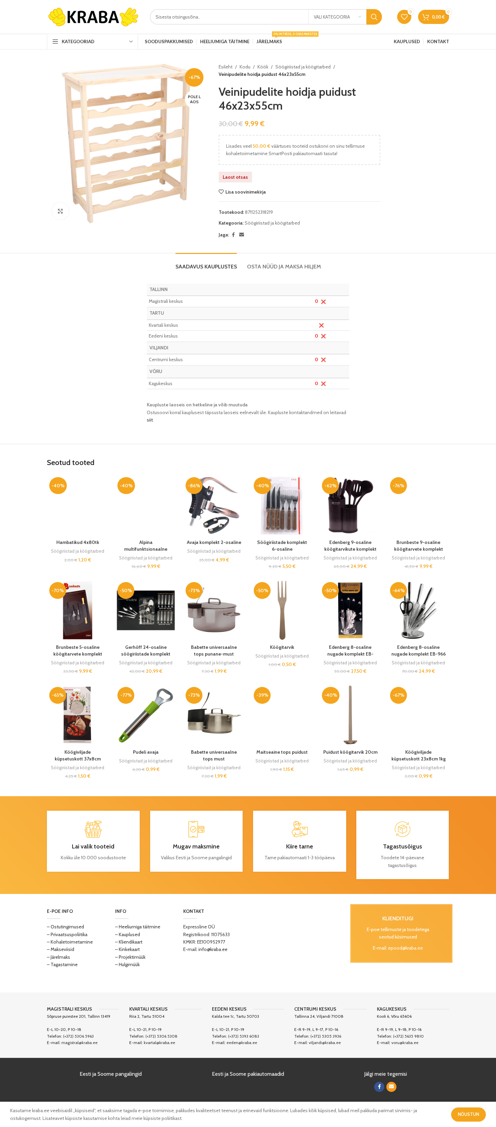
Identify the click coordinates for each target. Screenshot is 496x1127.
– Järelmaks (58, 957)
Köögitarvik (282, 647)
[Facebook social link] (233, 234)
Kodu (245, 67)
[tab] (206, 263)
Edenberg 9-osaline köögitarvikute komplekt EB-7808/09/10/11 (350, 548)
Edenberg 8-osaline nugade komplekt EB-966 (418, 650)
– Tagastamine (62, 964)
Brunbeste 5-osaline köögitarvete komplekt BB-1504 (77, 653)
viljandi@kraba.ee (325, 1042)
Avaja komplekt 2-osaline (214, 542)
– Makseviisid (60, 949)
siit (150, 420)
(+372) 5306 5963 (78, 1036)
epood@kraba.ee (405, 948)
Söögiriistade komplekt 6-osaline (282, 545)
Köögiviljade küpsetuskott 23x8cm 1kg (418, 755)
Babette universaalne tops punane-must (214, 650)
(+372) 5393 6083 (243, 1036)
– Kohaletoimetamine (70, 942)
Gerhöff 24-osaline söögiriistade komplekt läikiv (145, 653)
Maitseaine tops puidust (282, 752)
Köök (262, 67)
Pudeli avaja (146, 752)
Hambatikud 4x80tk (77, 542)
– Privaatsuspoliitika (67, 934)
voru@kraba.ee (404, 1042)
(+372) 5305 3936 (325, 1036)
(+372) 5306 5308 (161, 1036)
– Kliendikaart (128, 942)
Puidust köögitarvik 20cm (350, 752)
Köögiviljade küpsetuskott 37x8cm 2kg (78, 758)
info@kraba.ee (212, 949)
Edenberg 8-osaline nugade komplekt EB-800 (350, 653)
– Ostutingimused (65, 927)
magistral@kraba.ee (79, 1042)
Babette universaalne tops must (214, 755)
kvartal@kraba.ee (159, 1042)
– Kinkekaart (127, 949)
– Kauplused (127, 934)
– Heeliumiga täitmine (137, 927)
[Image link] (299, 943)
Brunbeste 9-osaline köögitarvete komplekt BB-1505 (418, 548)
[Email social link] (241, 234)
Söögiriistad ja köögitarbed (303, 67)
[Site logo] (93, 16)
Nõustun (468, 1114)
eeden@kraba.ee (241, 1042)
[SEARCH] (374, 17)
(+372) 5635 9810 (408, 1036)
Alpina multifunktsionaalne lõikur (145, 548)
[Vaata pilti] (60, 211)
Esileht (225, 67)
